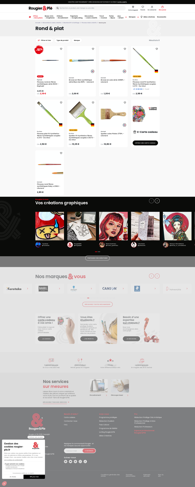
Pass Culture (104, 425)
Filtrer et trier (46, 40)
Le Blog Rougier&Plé (107, 432)
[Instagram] (80, 461)
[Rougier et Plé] (37, 421)
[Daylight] (78, 289)
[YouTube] (70, 461)
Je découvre (131, 339)
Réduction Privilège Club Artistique (148, 417)
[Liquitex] (46, 289)
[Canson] (110, 289)
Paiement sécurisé (146, 475)
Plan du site (161, 475)
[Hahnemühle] (173, 289)
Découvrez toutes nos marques (97, 304)
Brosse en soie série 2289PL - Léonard (113, 81)
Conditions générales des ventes (110, 475)
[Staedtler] (141, 289)
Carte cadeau (69, 417)
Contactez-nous (70, 421)
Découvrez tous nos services (55, 402)
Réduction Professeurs (143, 427)
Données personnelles (130, 475)
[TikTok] (85, 461)
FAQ (65, 425)
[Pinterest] (75, 461)
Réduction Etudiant (106, 421)
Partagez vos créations (97, 258)
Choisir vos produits (51, 92)
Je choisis (46, 339)
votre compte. (166, 2)
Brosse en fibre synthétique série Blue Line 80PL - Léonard (81, 81)
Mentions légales (35, 475)
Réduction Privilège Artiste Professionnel (144, 422)
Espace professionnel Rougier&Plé (144, 431)
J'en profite (89, 339)
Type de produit (62, 40)
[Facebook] (65, 461)
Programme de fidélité (108, 428)
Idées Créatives (105, 436)
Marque (77, 40)
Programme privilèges (108, 417)
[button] (152, 8)
